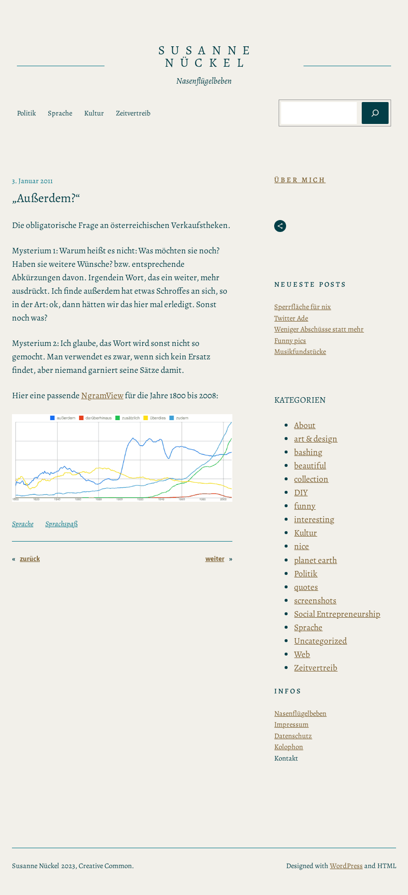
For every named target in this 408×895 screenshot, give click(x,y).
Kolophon (288, 747)
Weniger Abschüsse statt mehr (319, 329)
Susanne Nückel (207, 56)
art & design (315, 439)
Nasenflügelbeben (300, 713)
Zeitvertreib (315, 667)
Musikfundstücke (300, 351)
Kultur (305, 533)
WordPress (346, 866)
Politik (305, 573)
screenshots (315, 600)
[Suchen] (375, 113)
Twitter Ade (291, 318)
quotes (306, 587)
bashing (308, 452)
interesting (314, 519)
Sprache (22, 524)
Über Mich (299, 180)
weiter (214, 558)
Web (302, 654)
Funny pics (290, 340)
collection (311, 479)
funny (304, 506)
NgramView (102, 395)
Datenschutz (293, 736)
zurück (30, 558)
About (304, 425)
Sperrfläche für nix (302, 307)
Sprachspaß (61, 524)
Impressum (291, 724)
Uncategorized (320, 641)
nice (301, 546)
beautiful (310, 465)
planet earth (315, 560)
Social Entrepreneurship (337, 614)
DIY (300, 492)
